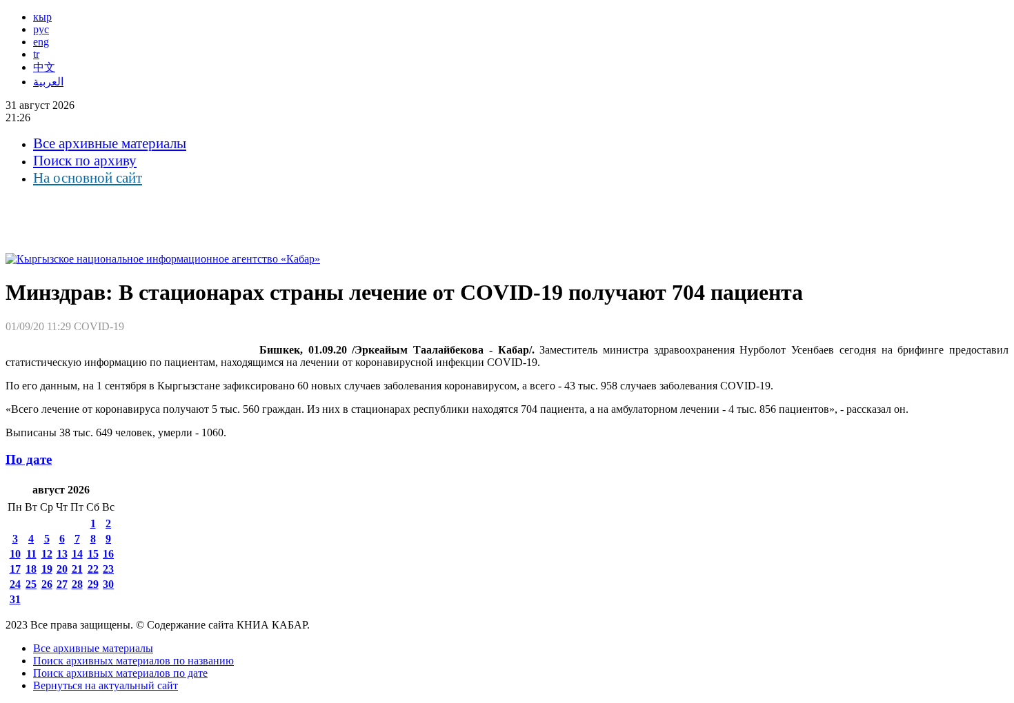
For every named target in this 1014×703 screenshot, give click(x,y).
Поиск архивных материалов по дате (120, 673)
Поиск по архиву (85, 160)
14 (77, 554)
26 (46, 584)
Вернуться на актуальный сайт (105, 685)
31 (15, 599)
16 (108, 554)
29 (93, 584)
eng (41, 42)
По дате (29, 459)
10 (15, 554)
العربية (48, 82)
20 (62, 569)
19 (46, 569)
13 (62, 554)
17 (15, 569)
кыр (42, 17)
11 (31, 554)
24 (15, 584)
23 (108, 569)
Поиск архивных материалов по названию (133, 660)
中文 (44, 67)
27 (62, 584)
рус (41, 29)
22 (93, 569)
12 (46, 554)
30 (108, 584)
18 (31, 569)
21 (77, 569)
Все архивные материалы (109, 143)
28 (77, 584)
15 (93, 554)
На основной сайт (87, 178)
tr (36, 54)
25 (31, 584)
